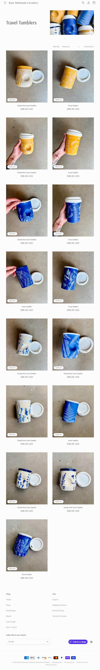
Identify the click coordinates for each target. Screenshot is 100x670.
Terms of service (82, 662)
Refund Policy (58, 610)
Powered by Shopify (43, 662)
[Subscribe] (47, 642)
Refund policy (57, 662)
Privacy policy (69, 662)
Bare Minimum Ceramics (26, 662)
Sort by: (56, 46)
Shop (8, 605)
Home (8, 599)
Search (55, 599)
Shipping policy (51, 665)
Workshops (11, 610)
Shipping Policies (59, 605)
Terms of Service (59, 616)
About (8, 616)
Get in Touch (11, 627)
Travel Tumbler (73, 106)
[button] (5, 2)
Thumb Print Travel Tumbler (26, 106)
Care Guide (11, 622)
